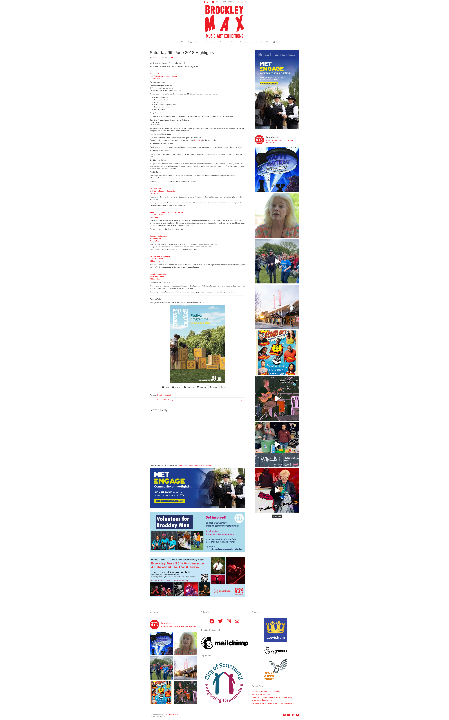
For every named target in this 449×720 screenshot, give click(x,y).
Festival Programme (208, 42)
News (255, 42)
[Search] (297, 42)
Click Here (198, 140)
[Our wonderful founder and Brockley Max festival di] (277, 215)
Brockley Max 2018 (164, 395)
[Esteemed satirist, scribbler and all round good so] (277, 169)
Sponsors (223, 42)
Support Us (192, 42)
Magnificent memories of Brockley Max (266, 691)
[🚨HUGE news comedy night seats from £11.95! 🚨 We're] (277, 352)
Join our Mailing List (239, 2)
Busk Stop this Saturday (261, 694)
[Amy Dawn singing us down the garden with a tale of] (277, 398)
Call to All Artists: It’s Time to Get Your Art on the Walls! (273, 703)
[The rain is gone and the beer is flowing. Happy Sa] (277, 490)
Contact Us (265, 42)
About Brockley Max (177, 42)
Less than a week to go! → (235, 400)
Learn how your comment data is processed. (195, 465)
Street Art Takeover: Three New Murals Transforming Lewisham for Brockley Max (272, 699)
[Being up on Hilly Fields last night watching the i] (277, 261)
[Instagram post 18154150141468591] (277, 444)
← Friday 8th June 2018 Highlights (162, 400)
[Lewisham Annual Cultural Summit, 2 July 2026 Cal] (277, 307)
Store (277, 42)
